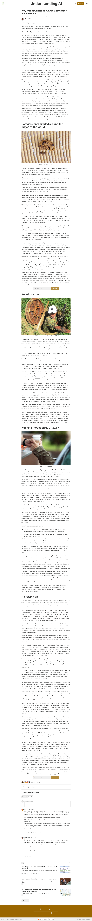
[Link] (20, 125)
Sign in (88, 3)
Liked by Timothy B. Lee (30, 838)
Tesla (38, 412)
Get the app (51, 919)
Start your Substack (43, 919)
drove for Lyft (58, 220)
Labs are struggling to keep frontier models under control (39, 879)
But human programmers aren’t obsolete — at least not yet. (35, 893)
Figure (45, 412)
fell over (37, 378)
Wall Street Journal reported (37, 512)
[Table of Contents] (1, 460)
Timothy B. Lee (28, 18)
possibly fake (40, 758)
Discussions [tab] (31, 863)
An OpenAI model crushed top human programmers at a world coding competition (38, 890)
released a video (55, 395)
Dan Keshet (27, 809)
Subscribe (80, 3)
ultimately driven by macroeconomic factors (35, 705)
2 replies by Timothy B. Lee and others (34, 850)
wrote (30, 407)
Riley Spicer (27, 837)
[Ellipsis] (70, 809)
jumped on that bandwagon (29, 72)
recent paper (26, 645)
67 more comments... (26, 856)
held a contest (61, 372)
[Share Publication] (75, 3)
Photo (40, 164)
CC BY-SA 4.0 (58, 335)
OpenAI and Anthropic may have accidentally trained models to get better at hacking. (39, 881)
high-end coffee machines (56, 495)
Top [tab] (23, 863)
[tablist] (27, 796)
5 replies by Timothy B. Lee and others (34, 832)
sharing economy (56, 59)
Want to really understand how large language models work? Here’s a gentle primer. (39, 871)
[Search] (72, 3)
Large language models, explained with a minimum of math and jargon (39, 867)
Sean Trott (37, 873)
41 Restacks (38, 782)
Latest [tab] (26, 863)
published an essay (54, 26)
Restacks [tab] (30, 796)
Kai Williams (29, 895)
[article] (46, 870)
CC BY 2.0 (51, 164)
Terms (14, 919)
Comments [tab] (24, 796)
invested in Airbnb (39, 61)
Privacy (11, 919)
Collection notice (19, 919)
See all (24, 900)
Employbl (29, 173)
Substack (78, 919)
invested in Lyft (59, 63)
